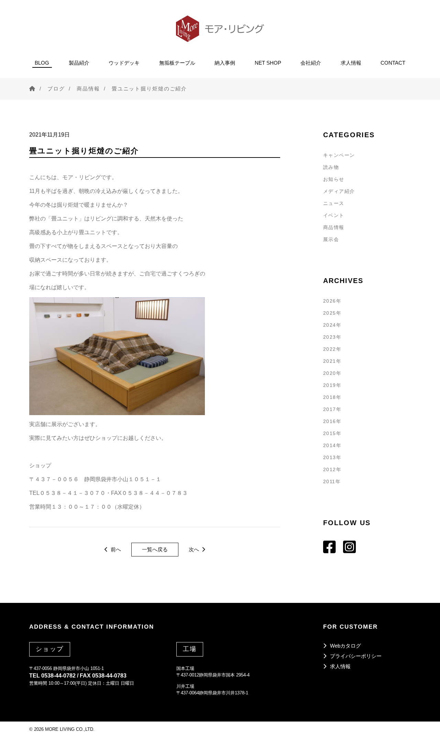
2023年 (332, 337)
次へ (194, 549)
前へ (115, 549)
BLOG (42, 63)
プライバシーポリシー (356, 656)
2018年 (332, 397)
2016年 (332, 421)
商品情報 (88, 88)
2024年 (332, 325)
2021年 (332, 361)
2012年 (332, 469)
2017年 (332, 409)
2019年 (332, 385)
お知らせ (333, 179)
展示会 (331, 239)
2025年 (332, 313)
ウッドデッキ (124, 63)
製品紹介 (79, 63)
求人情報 (351, 63)
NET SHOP (268, 63)
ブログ (56, 88)
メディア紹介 (339, 191)
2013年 (332, 457)
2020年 (332, 373)
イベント (333, 215)
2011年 (332, 481)
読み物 (331, 167)
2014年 (332, 445)
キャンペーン (339, 155)
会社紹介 (310, 63)
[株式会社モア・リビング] (220, 28)
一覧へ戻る (155, 549)
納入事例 (224, 63)
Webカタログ (345, 646)
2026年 (332, 301)
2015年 (332, 433)
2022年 (332, 349)
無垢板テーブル (177, 63)
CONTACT (393, 63)
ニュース (333, 203)
